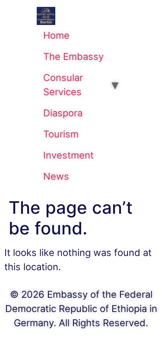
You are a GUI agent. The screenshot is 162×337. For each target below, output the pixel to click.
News (56, 176)
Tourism (61, 134)
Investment (68, 155)
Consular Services (63, 84)
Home (56, 35)
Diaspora (63, 113)
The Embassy (73, 56)
